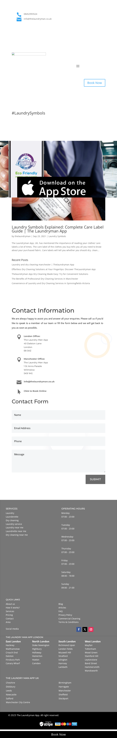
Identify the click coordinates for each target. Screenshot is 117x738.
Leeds (9, 690)
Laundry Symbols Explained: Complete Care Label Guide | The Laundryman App (58, 229)
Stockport (63, 698)
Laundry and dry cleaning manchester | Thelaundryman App (43, 264)
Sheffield (63, 694)
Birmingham (65, 682)
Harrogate (64, 686)
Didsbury (10, 686)
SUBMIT (95, 479)
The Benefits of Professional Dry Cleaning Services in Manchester (45, 278)
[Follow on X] (96, 24)
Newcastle (11, 694)
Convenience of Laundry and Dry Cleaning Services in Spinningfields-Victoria (51, 283)
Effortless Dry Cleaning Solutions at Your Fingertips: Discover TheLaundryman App (54, 269)
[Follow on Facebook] (90, 24)
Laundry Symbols (57, 236)
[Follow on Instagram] (102, 24)
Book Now (94, 83)
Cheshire (10, 682)
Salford (9, 698)
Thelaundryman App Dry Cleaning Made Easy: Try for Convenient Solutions (50, 274)
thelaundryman (23, 236)
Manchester (65, 690)
